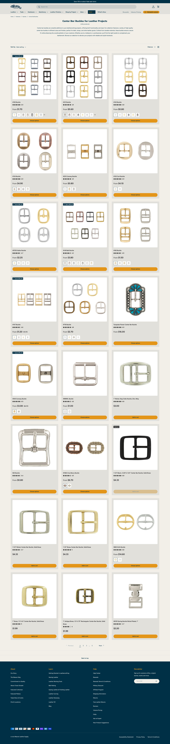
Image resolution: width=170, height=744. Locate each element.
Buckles (24, 16)
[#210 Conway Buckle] (85, 151)
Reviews (95, 706)
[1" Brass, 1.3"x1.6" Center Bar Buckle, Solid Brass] (34, 596)
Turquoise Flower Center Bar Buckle (125, 324)
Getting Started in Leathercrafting (59, 673)
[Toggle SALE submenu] (94, 12)
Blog (50, 706)
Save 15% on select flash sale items (85, 1)
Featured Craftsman (17, 690)
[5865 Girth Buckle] (136, 522)
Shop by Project (71, 12)
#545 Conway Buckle (19, 399)
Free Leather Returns (99, 702)
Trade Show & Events (17, 698)
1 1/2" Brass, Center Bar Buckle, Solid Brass (77, 547)
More (82, 12)
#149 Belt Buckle (68, 250)
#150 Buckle (16, 102)
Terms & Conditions (153, 737)
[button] (158, 7)
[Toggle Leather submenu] (17, 12)
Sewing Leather (53, 677)
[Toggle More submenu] (85, 12)
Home (12, 16)
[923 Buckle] (34, 448)
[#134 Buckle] (34, 151)
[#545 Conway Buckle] (34, 374)
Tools (22, 12)
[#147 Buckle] (34, 299)
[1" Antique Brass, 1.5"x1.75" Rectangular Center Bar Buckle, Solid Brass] (85, 596)
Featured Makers (16, 694)
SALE (90, 12)
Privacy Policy (140, 737)
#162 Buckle (117, 250)
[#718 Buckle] (85, 299)
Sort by (13, 47)
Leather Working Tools (55, 681)
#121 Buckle (67, 102)
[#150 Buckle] (34, 77)
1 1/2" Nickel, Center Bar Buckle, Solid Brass (26, 547)
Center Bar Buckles (33, 16)
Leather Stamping (54, 698)
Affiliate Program (98, 690)
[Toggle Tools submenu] (25, 12)
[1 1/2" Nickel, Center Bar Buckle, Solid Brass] (34, 522)
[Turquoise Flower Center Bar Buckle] (136, 299)
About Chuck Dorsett (17, 685)
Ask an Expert (97, 718)
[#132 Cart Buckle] (136, 151)
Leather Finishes (55, 12)
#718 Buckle (67, 324)
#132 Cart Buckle (119, 176)
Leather (13, 12)
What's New (102, 12)
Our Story (13, 673)
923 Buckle (16, 473)
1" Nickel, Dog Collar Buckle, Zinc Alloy (126, 399)
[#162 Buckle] (136, 225)
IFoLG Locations (15, 702)
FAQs (94, 714)
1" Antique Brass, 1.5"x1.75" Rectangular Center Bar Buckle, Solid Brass (84, 622)
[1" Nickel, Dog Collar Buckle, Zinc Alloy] (136, 374)
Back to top (85, 658)
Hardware (31, 12)
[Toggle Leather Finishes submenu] (63, 12)
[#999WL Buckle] (85, 374)
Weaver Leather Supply (21, 736)
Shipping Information (99, 694)
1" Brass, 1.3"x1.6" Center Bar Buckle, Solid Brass (28, 621)
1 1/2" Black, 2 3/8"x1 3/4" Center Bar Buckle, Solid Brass (132, 473)
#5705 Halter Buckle (19, 250)
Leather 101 (52, 702)
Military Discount (98, 685)
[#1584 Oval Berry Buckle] (85, 448)
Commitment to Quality (18, 681)
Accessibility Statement (126, 737)
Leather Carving (53, 694)
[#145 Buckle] (136, 77)
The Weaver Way (16, 677)
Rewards (126, 12)
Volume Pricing (136, 12)
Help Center (96, 673)
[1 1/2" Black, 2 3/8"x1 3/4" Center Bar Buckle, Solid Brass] (136, 448)
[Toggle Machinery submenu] (47, 12)
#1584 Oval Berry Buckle (71, 473)
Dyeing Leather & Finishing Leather (59, 690)
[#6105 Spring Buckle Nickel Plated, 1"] (136, 596)
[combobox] (86, 7)
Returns (95, 698)
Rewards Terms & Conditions (101, 681)
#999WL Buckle (68, 399)
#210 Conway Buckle (70, 176)
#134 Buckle (16, 176)
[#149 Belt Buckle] (85, 225)
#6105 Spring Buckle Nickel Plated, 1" (126, 621)
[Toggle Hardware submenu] (36, 12)
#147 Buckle (16, 324)
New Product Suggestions (101, 722)
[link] (69, 645)
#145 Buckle (117, 102)
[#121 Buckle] (85, 77)
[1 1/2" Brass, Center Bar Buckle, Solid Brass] (85, 522)
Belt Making (52, 685)
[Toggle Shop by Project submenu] (77, 12)
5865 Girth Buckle (119, 547)
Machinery (42, 12)
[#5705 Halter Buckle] (34, 225)
